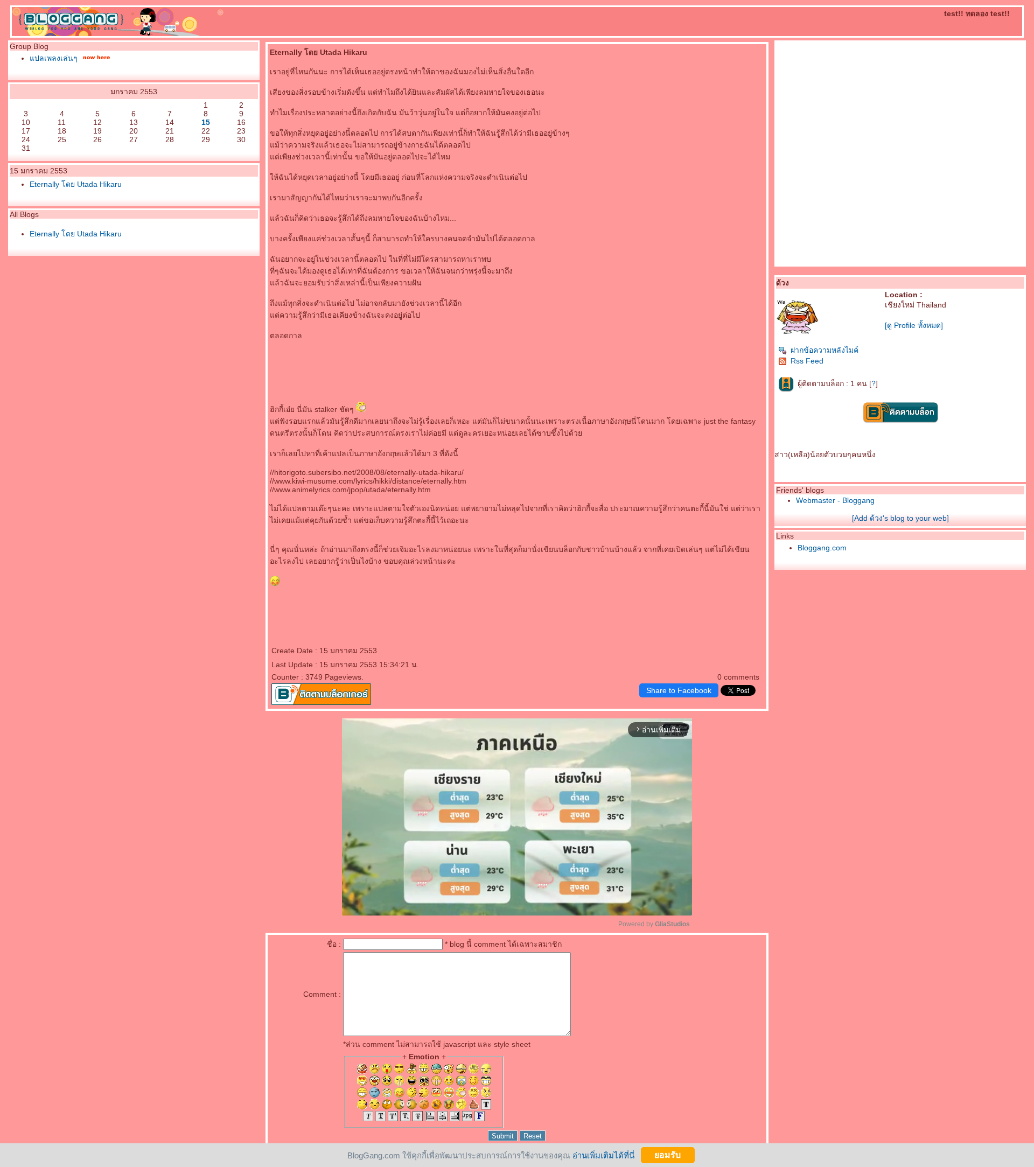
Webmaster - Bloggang (835, 500)
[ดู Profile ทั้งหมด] (914, 325)
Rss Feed (807, 361)
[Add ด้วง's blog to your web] (900, 518)
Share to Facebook (678, 690)
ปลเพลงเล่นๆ (54, 58)
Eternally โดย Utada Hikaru (76, 184)
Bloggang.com (822, 547)
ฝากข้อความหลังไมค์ (824, 350)
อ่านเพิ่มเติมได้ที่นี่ (603, 1154)
